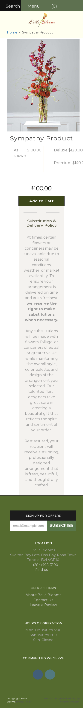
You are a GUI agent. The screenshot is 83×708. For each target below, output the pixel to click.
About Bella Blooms (43, 595)
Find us (42, 569)
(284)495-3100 (45, 565)
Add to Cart (41, 201)
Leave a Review (43, 604)
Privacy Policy (23, 701)
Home (12, 32)
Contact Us (43, 600)
